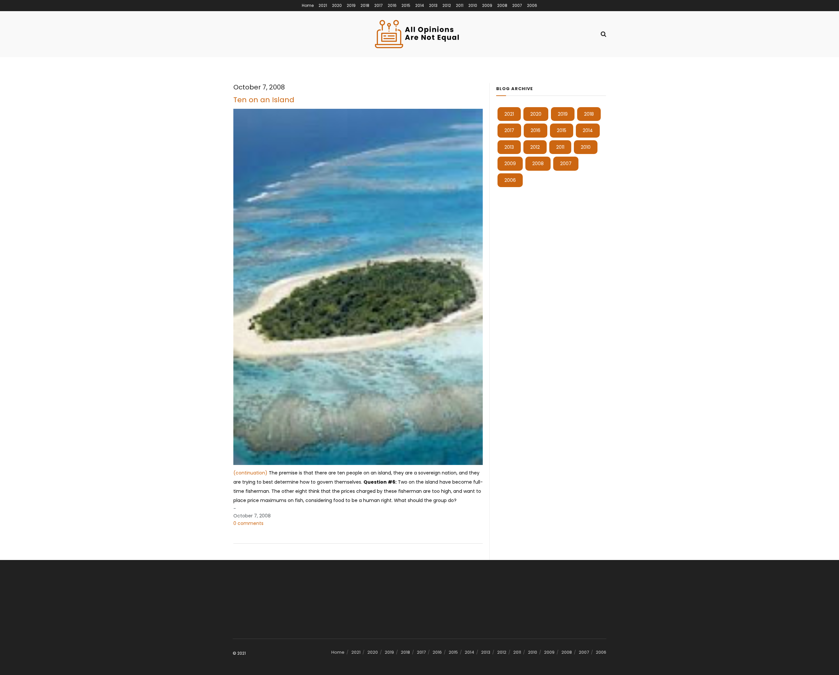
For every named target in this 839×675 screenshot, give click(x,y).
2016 (392, 5)
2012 (446, 5)
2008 (502, 5)
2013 (433, 5)
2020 (337, 5)
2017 (378, 5)
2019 (351, 5)
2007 (517, 5)
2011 (459, 5)
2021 (323, 5)
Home (308, 5)
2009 (487, 5)
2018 (365, 5)
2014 (419, 5)
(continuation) (250, 473)
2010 (472, 5)
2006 (532, 5)
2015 (405, 5)
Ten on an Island (263, 100)
